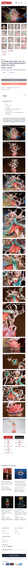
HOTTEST (14, 87)
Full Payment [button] (12, 72)
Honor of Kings (6, 89)
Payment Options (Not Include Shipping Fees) (13, 69)
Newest (18, 87)
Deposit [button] (4, 72)
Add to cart (14, 80)
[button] (21, 3)
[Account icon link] (18, 3)
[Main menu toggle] (25, 3)
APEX (2, 59)
